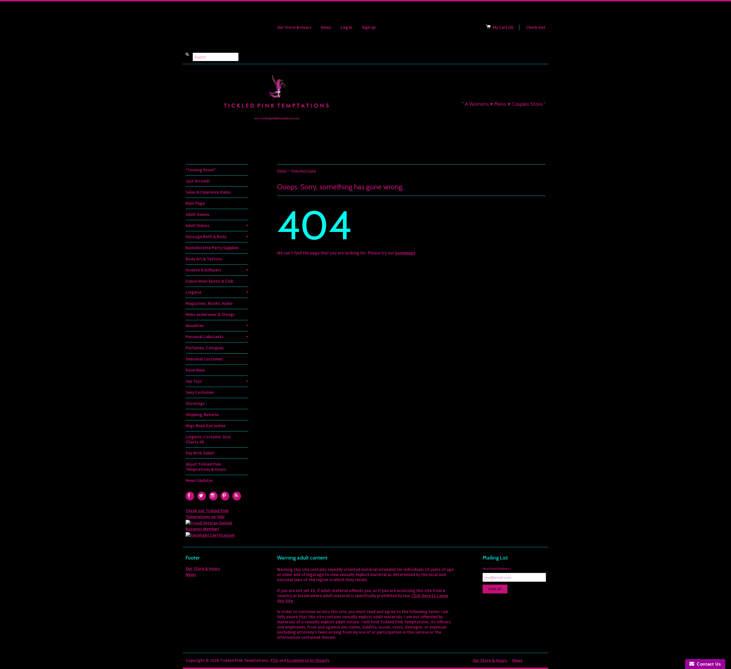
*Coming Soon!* (201, 170)
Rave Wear (195, 370)
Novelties (217, 325)
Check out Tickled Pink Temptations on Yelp (207, 513)
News (326, 27)
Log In (346, 27)
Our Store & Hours (294, 27)
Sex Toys (217, 381)
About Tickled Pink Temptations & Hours (206, 466)
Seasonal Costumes (204, 359)
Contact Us (707, 664)
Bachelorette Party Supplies (212, 247)
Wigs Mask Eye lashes (206, 425)
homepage (405, 253)
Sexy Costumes (200, 392)
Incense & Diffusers (217, 270)
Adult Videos (217, 225)
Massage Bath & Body (217, 236)
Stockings (195, 403)
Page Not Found (304, 171)
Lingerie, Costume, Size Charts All (208, 439)
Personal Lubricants (217, 336)
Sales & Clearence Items (208, 192)
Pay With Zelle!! (200, 453)
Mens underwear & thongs (210, 314)
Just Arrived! (198, 181)
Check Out (535, 27)
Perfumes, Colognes (205, 347)
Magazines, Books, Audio (209, 303)
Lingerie (217, 292)
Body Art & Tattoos (204, 258)
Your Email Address (497, 568)
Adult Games (198, 214)
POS (274, 660)
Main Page (195, 203)
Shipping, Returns (202, 414)
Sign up (368, 27)
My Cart (503, 27)
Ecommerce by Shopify (308, 660)
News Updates (199, 480)
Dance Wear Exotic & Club (209, 281)
